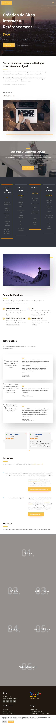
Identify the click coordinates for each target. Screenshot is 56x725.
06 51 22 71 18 (9, 95)
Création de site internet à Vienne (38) (39, 713)
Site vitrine (5, 709)
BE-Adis (14, 591)
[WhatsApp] (7, 701)
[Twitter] (11, 701)
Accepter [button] (11, 721)
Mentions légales (34, 709)
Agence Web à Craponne (36, 711)
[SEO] (29, 309)
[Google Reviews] (4, 701)
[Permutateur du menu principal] (53, 2)
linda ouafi (13, 434)
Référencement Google (8, 713)
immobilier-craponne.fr (37, 464)
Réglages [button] (4, 721)
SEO (33, 308)
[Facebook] (14, 701)
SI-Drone (28, 553)
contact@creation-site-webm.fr (10, 698)
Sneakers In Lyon (42, 629)
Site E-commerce (7, 711)
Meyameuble (14, 629)
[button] (6, 3)
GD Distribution (42, 591)
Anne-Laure (37, 434)
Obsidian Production (28, 667)
